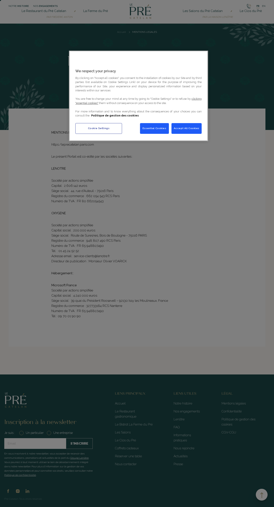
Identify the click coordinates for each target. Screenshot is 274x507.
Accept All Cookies (186, 128)
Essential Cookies (154, 128)
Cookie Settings (99, 128)
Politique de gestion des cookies (115, 115)
